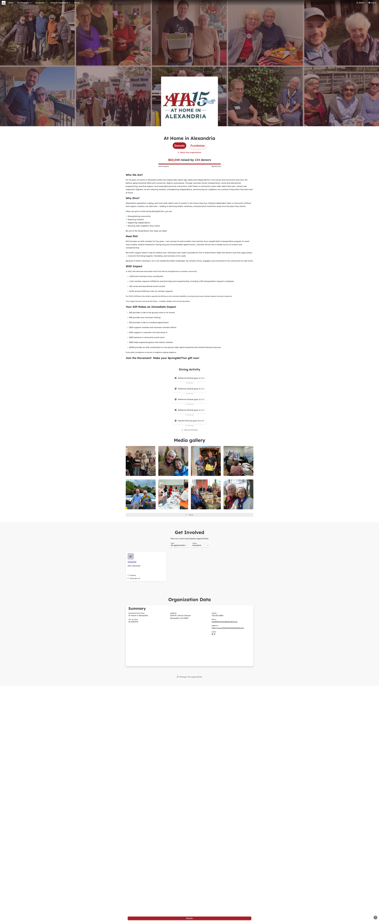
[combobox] (179, 545)
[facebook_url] (212, 634)
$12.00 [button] (201, 378)
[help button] (375, 917)
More (191, 515)
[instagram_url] (214, 634)
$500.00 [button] (200, 421)
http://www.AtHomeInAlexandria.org (228, 628)
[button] (146, 566)
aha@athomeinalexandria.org (224, 622)
